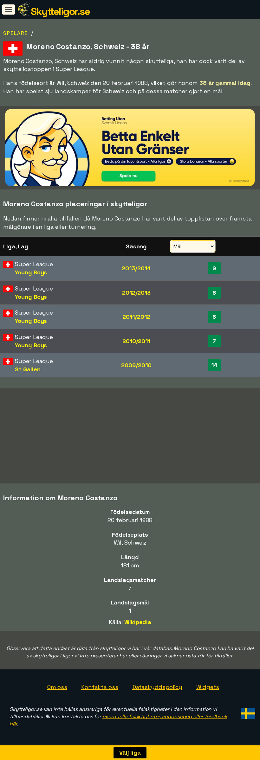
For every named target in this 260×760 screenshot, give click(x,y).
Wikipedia (137, 622)
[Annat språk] (247, 711)
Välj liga (130, 752)
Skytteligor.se (60, 11)
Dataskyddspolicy (157, 687)
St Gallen (27, 369)
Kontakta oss (99, 687)
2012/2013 (136, 292)
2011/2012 (136, 316)
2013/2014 (136, 268)
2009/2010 (136, 365)
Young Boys (31, 272)
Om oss (57, 687)
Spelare (15, 33)
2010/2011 (136, 341)
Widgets (207, 687)
